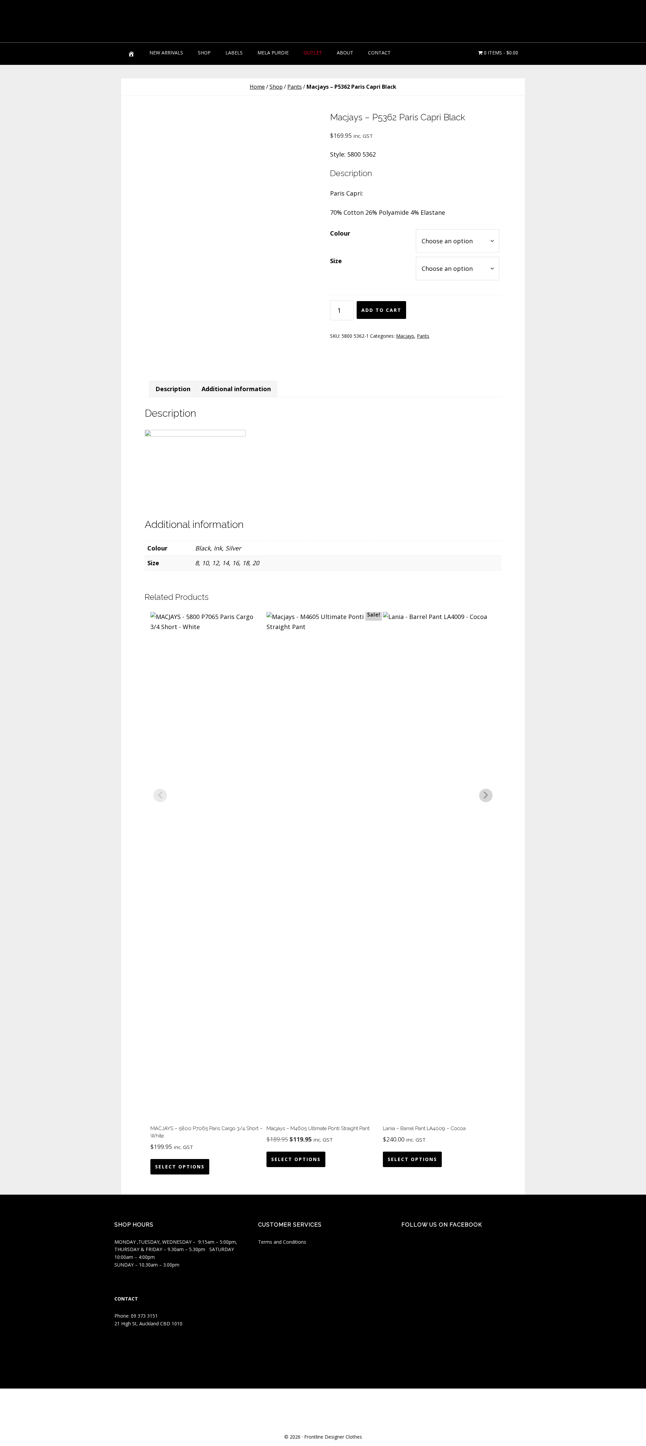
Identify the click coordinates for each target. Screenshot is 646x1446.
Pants (294, 86)
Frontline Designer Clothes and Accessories (171, 20)
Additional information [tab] (236, 389)
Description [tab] (172, 389)
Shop (276, 86)
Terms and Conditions (282, 1242)
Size (336, 261)
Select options (180, 1166)
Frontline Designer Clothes (333, 1437)
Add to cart (381, 310)
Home (257, 86)
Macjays (405, 336)
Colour (340, 233)
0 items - (500, 52)
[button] (515, 17)
